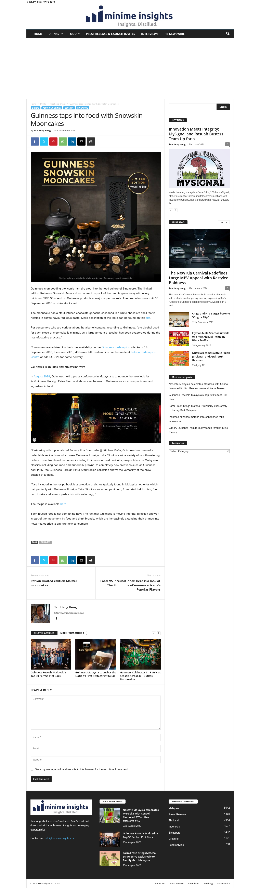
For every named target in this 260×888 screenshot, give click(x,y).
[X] (44, 141)
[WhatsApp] (63, 141)
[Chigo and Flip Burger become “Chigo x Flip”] (179, 319)
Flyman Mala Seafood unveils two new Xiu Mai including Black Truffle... (210, 336)
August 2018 (42, 376)
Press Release (177, 814)
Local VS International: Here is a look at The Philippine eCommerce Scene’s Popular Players (130, 585)
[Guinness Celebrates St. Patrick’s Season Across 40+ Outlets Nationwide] (140, 654)
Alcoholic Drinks (58, 103)
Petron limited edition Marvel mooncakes (54, 583)
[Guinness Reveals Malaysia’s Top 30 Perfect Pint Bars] (51, 654)
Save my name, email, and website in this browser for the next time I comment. (82, 769)
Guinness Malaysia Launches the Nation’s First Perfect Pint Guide (95, 674)
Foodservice (223, 883)
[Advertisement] (130, 68)
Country (69, 108)
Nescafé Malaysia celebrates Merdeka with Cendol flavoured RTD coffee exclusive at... (141, 815)
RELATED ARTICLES (44, 632)
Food (72, 34)
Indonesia (174, 826)
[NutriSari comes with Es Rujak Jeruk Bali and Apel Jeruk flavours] (179, 358)
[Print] (91, 141)
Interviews (149, 34)
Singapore (82, 108)
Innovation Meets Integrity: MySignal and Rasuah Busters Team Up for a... (196, 134)
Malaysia (174, 808)
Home (38, 34)
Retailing (208, 883)
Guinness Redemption (116, 347)
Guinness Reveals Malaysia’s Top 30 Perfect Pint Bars (48, 674)
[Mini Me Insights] (130, 16)
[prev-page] (154, 633)
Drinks (54, 34)
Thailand (174, 820)
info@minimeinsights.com (60, 838)
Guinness (45, 542)
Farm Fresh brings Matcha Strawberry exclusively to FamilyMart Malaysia (198, 408)
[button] (227, 33)
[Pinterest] (53, 141)
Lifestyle (174, 838)
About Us (160, 883)
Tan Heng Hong (42, 130)
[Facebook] (35, 141)
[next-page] (159, 633)
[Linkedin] (72, 141)
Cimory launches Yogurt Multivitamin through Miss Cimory (198, 430)
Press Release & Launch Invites (110, 34)
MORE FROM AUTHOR (72, 632)
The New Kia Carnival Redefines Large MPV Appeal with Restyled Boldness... (199, 277)
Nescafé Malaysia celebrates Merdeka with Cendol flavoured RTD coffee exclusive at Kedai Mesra (198, 386)
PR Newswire (175, 34)
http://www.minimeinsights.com (69, 613)
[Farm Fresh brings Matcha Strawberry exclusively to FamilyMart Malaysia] (110, 858)
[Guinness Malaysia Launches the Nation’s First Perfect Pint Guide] (95, 654)
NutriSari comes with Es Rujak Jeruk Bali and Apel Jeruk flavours (211, 356)
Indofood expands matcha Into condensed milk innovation (196, 419)
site (148, 317)
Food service (176, 844)
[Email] (81, 141)
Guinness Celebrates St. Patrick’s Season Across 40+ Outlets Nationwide (140, 676)
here (63, 504)
